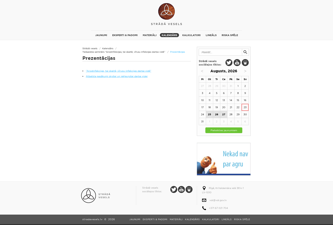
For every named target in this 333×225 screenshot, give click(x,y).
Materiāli (150, 35)
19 (216, 107)
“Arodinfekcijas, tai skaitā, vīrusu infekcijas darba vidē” (118, 70)
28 (230, 114)
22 (238, 107)
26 (216, 114)
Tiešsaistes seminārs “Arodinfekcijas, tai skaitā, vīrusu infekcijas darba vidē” (123, 51)
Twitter (228, 62)
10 (202, 100)
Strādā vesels (166, 13)
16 (245, 100)
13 (224, 100)
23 (245, 107)
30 (245, 114)
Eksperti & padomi (125, 35)
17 (202, 107)
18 (209, 107)
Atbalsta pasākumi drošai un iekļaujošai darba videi (117, 76)
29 (238, 114)
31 (202, 121)
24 (202, 114)
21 (231, 107)
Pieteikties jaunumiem (224, 130)
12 (217, 100)
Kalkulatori (191, 35)
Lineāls (211, 35)
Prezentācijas (177, 51)
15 (238, 100)
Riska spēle (230, 35)
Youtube (237, 62)
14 (231, 100)
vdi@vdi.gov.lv (218, 200)
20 (223, 107)
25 (209, 114)
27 (223, 114)
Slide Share (245, 62)
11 (209, 100)
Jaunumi (101, 35)
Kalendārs (169, 35)
